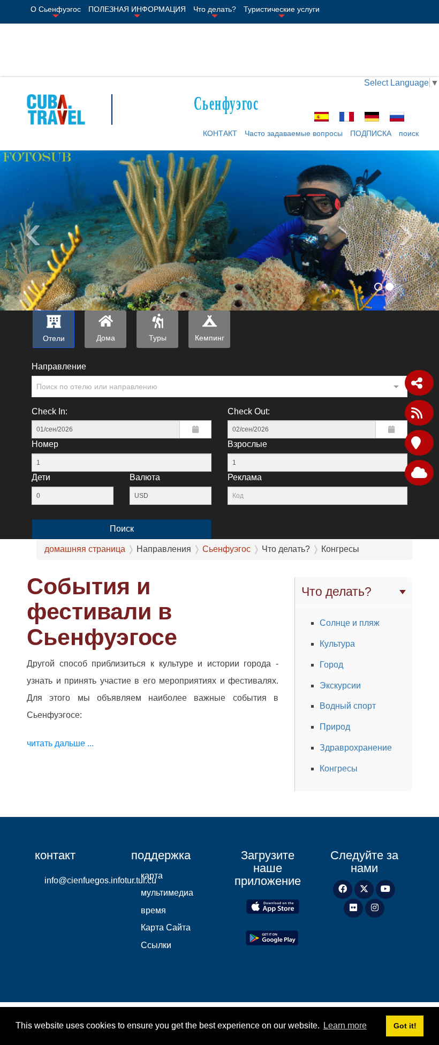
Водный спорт (348, 705)
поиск (409, 133)
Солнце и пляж (350, 622)
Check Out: (249, 411)
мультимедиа (167, 892)
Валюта (145, 477)
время (153, 910)
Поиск (122, 528)
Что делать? (214, 9)
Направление (59, 366)
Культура (337, 643)
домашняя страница (84, 549)
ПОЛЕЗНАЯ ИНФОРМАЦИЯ (137, 9)
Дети (41, 477)
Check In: (49, 411)
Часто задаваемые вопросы (294, 133)
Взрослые (247, 444)
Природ (335, 726)
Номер (45, 444)
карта (152, 875)
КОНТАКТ (220, 133)
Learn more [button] (345, 1025)
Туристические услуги (282, 9)
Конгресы (339, 768)
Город (331, 664)
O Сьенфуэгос (56, 9)
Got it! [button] (405, 1025)
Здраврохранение (356, 747)
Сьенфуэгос (226, 102)
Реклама (245, 477)
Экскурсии (340, 685)
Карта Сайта (166, 927)
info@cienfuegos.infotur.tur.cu (79, 880)
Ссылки (156, 945)
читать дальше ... (60, 743)
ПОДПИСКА (370, 133)
